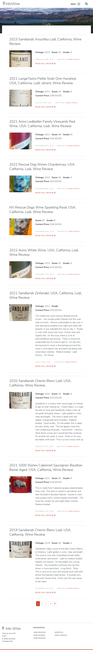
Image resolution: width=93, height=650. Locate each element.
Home (7, 13)
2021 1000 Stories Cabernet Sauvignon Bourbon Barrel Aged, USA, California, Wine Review (45, 467)
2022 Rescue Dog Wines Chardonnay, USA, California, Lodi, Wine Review (42, 166)
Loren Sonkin (74, 59)
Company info (7, 641)
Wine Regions (21, 13)
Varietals (59, 632)
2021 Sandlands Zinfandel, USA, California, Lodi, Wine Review (45, 295)
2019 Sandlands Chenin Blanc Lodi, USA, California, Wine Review (40, 532)
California (40, 13)
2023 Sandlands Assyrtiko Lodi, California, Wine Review (45, 41)
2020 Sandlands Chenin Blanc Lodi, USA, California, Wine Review (40, 383)
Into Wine (13, 628)
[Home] (4, 3)
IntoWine (13, 3)
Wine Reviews (40, 632)
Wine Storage (61, 635)
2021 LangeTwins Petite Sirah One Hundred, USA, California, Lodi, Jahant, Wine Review (42, 80)
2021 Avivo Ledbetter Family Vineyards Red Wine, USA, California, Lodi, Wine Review (42, 123)
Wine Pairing (39, 635)
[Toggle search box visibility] (86, 4)
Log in (4, 636)
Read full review (44, 63)
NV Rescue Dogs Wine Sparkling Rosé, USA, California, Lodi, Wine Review (42, 209)
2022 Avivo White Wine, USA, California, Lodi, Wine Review (44, 252)
